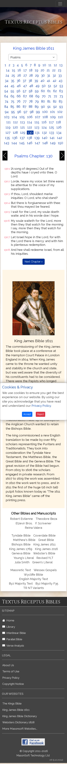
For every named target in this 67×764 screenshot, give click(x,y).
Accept (27, 414)
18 (30, 70)
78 (30, 101)
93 (61, 107)
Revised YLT (44, 558)
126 (59, 127)
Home (9, 620)
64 (6, 96)
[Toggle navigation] (60, 3)
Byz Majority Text (21, 583)
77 (24, 101)
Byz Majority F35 (46, 583)
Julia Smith (22, 562)
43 (60, 81)
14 (7, 70)
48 (31, 86)
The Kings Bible (12, 703)
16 (19, 70)
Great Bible (46, 540)
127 (8, 132)
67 (25, 96)
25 (13, 75)
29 (37, 75)
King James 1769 (20, 549)
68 (31, 96)
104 (14, 117)
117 (51, 122)
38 (30, 81)
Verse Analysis (14, 645)
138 (29, 138)
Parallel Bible (13, 639)
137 (22, 138)
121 (23, 127)
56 (18, 91)
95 (13, 112)
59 (36, 91)
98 (31, 112)
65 (12, 96)
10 (44, 65)
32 (54, 75)
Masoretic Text (20, 570)
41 (48, 81)
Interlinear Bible (15, 633)
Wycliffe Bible (33, 574)
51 (49, 86)
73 (61, 96)
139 (37, 138)
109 (52, 117)
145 (22, 143)
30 (43, 75)
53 (61, 86)
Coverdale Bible (44, 535)
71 (49, 96)
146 (29, 143)
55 (12, 91)
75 (12, 101)
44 (6, 86)
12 (55, 65)
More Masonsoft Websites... (19, 728)
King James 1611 (44, 544)
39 (36, 81)
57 (24, 91)
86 (18, 107)
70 (43, 96)
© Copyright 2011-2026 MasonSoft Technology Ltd (33, 753)
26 (19, 75)
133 (51, 132)
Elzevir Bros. (24, 523)
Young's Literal (24, 558)
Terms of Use (10, 671)
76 (18, 101)
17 (25, 70)
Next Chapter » (34, 261)
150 (60, 143)
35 (12, 81)
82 (54, 101)
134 (59, 132)
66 (18, 96)
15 (13, 70)
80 (43, 101)
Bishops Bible (21, 544)
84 (6, 107)
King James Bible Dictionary (19, 716)
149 (52, 143)
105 (22, 117)
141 (52, 138)
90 (43, 107)
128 (15, 132)
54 (6, 91)
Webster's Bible (44, 553)
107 (37, 117)
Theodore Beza (46, 518)
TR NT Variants (33, 588)
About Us (8, 665)
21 (48, 70)
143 (6, 143)
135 (7, 138)
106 (29, 117)
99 (38, 112)
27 (25, 75)
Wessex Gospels (45, 570)
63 (61, 91)
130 (30, 132)
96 (19, 112)
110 (60, 117)
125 (51, 127)
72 (55, 96)
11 (50, 65)
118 (58, 122)
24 (7, 75)
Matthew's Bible (24, 540)
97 (25, 112)
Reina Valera (33, 527)
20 (42, 70)
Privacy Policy (10, 677)
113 (22, 122)
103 (6, 117)
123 (37, 127)
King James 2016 (46, 549)
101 (52, 112)
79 (37, 101)
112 (15, 122)
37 (24, 81)
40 (42, 81)
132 (44, 132)
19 (36, 70)
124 (44, 127)
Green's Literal (42, 562)
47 (25, 86)
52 (55, 86)
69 (37, 96)
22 (53, 70)
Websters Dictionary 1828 (18, 722)
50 (43, 86)
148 (45, 143)
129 (22, 132)
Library (10, 626)
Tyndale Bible (21, 535)
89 (36, 107)
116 (44, 122)
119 (8, 127)
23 (59, 70)
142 (59, 138)
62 (55, 91)
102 (60, 112)
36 (18, 81)
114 (29, 122)
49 (37, 86)
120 (15, 127)
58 (30, 91)
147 (37, 143)
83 (60, 101)
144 (14, 143)
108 (45, 117)
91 (49, 107)
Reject (40, 414)
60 (43, 91)
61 (49, 91)
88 (30, 107)
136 (15, 138)
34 (6, 81)
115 (37, 122)
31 (48, 75)
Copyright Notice (13, 683)
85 (12, 107)
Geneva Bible (21, 553)
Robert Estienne (21, 518)
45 (12, 86)
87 (24, 107)
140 (44, 138)
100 (44, 112)
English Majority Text (33, 579)
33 (60, 75)
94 (6, 112)
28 (31, 75)
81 (49, 101)
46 (18, 86)
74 (6, 101)
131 (37, 132)
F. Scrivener (43, 523)
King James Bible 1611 (16, 709)
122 (30, 127)
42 (54, 81)
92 (55, 107)
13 (61, 65)
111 (9, 122)
